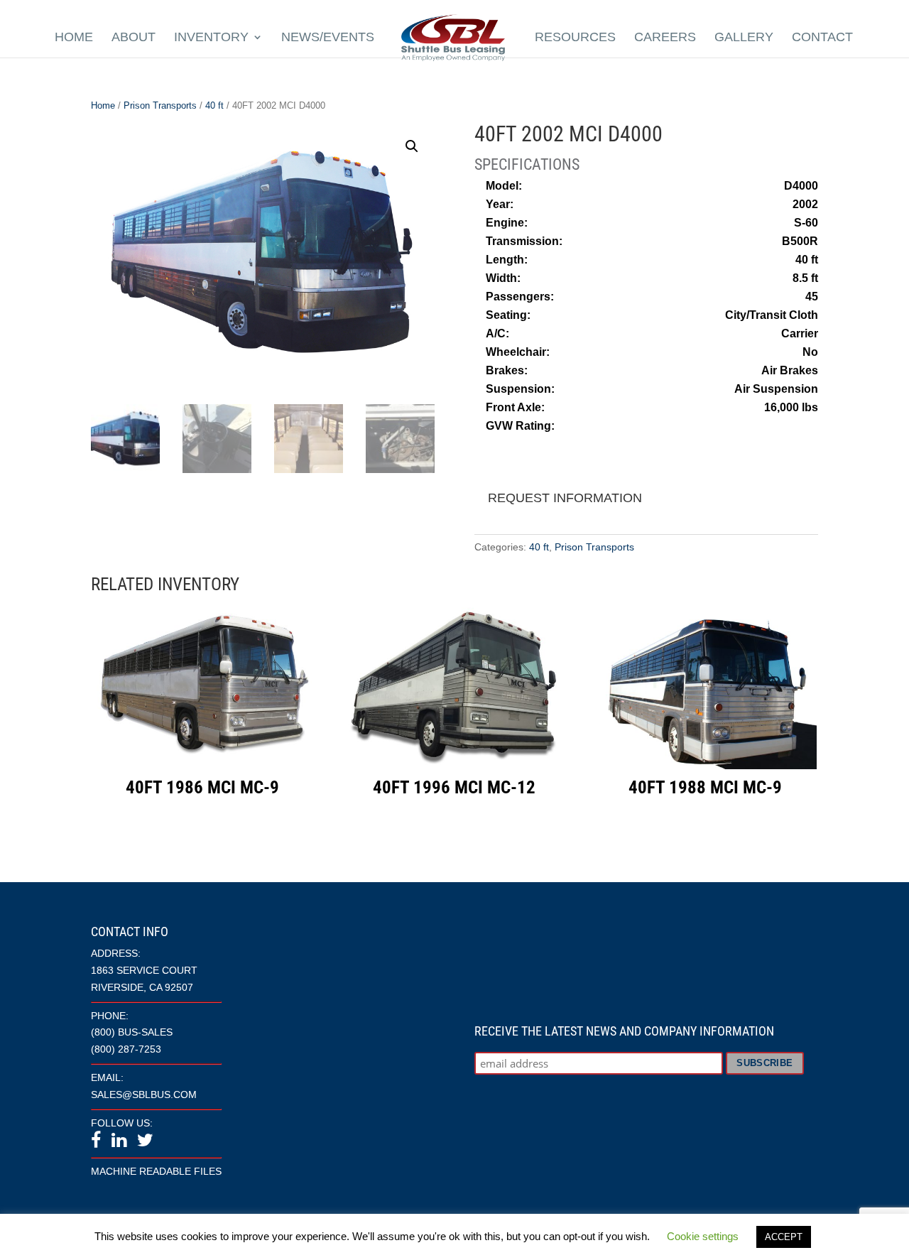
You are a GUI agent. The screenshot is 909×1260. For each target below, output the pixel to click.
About (133, 37)
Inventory (211, 37)
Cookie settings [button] (703, 1236)
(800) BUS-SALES (132, 1032)
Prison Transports (160, 105)
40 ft (214, 105)
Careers (665, 37)
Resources (575, 37)
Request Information (565, 498)
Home (74, 37)
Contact (822, 37)
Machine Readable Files (156, 1171)
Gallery (743, 37)
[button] (412, 146)
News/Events (327, 37)
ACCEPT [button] (783, 1237)
